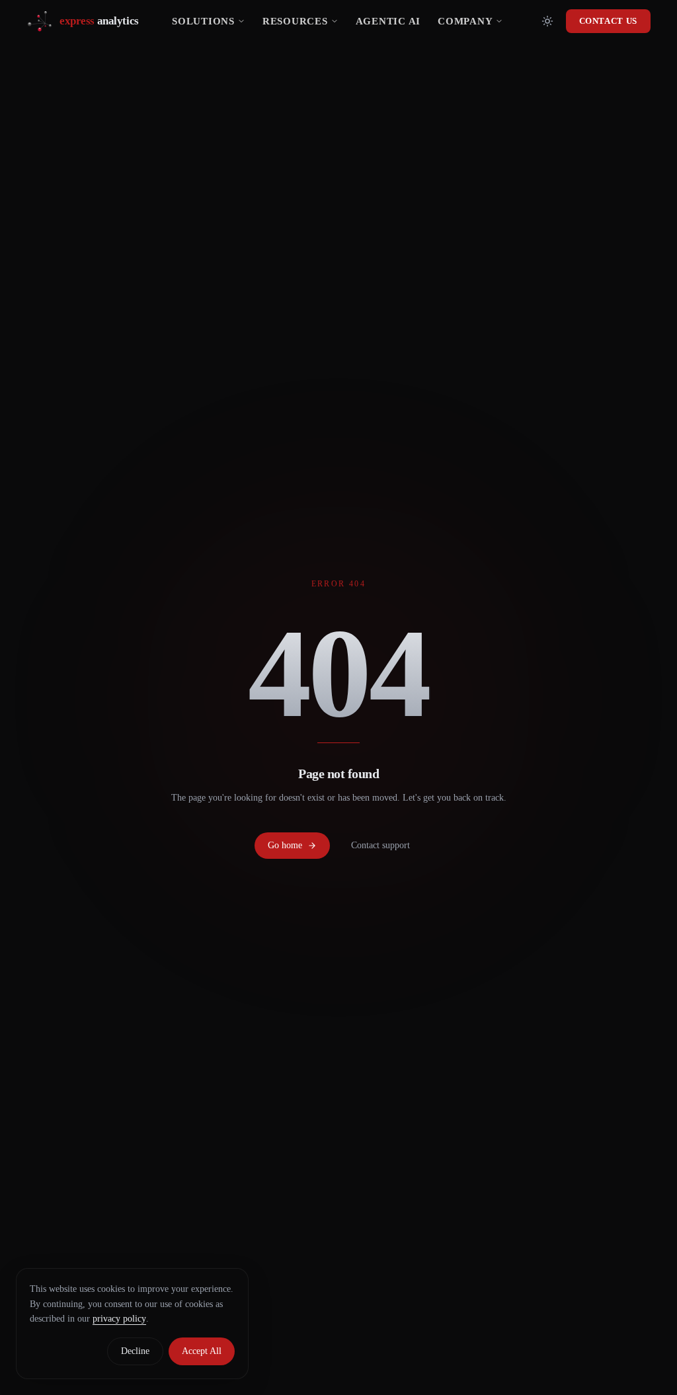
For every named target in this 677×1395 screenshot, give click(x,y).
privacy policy (119, 1319)
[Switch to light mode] (547, 21)
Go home (285, 845)
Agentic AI (388, 21)
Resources (295, 21)
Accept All (201, 1351)
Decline (135, 1351)
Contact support (380, 845)
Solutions (203, 21)
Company (465, 21)
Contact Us (608, 21)
